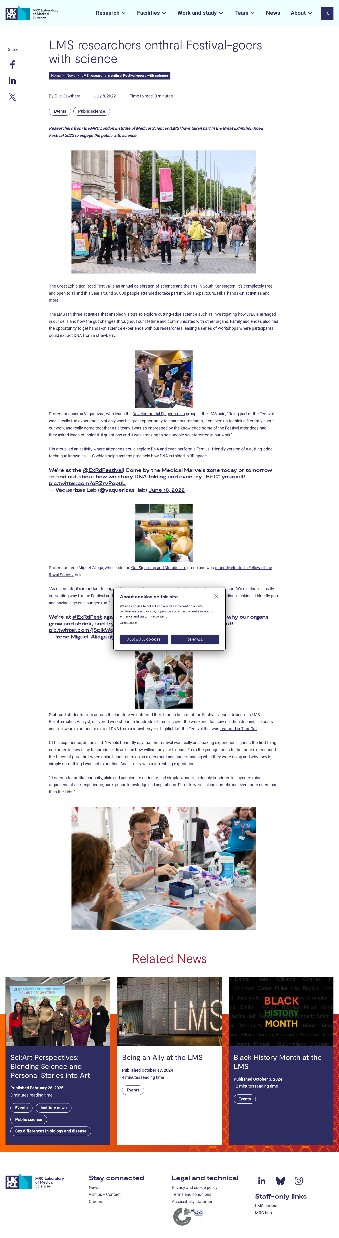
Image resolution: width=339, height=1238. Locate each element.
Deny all (195, 639)
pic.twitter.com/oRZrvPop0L (87, 483)
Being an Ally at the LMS (162, 1057)
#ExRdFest (87, 617)
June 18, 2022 (167, 490)
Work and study (197, 13)
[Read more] (58, 1011)
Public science (91, 111)
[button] (327, 13)
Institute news (54, 1107)
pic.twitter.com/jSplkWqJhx (86, 630)
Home (56, 76)
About (298, 13)
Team (241, 13)
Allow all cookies (143, 639)
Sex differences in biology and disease (50, 1131)
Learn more (128, 622)
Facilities (148, 13)
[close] (216, 596)
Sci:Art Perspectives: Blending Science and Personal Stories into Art (50, 1066)
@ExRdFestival (103, 470)
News (273, 13)
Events (60, 111)
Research (107, 13)
